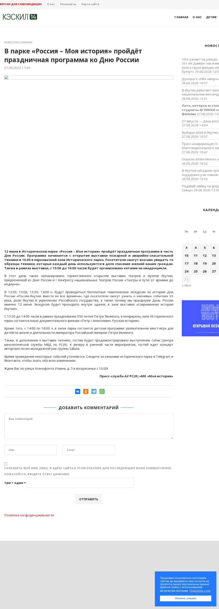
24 (186, 271)
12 (205, 255)
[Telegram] (93, 391)
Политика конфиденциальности (29, 515)
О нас (51, 4)
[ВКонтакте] (77, 391)
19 (205, 263)
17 (186, 263)
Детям (211, 17)
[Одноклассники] (85, 391)
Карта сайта (90, 4)
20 (214, 263)
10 (186, 255)
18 (196, 263)
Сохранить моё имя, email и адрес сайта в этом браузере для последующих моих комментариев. (88, 468)
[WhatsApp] (102, 391)
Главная (181, 17)
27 (214, 271)
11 (196, 255)
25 (196, 271)
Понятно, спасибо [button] (185, 598)
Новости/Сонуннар (18, 42)
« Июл (186, 285)
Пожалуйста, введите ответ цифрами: (37, 474)
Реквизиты (68, 4)
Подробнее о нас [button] (199, 590)
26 (205, 271)
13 (214, 255)
